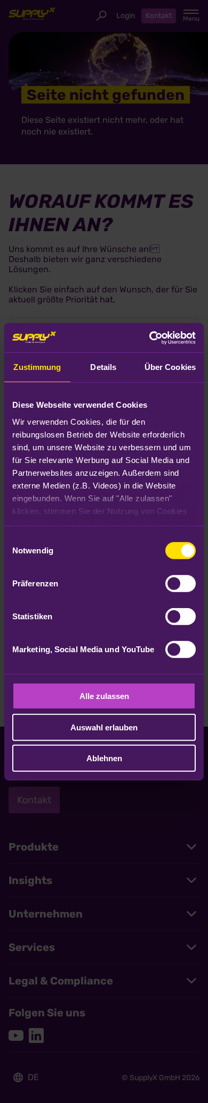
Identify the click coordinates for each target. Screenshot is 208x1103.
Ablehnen (104, 758)
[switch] (180, 583)
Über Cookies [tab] (170, 367)
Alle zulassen (104, 696)
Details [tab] (103, 367)
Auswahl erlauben (104, 726)
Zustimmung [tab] (37, 367)
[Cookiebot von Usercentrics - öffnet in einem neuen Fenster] (149, 337)
